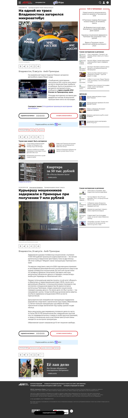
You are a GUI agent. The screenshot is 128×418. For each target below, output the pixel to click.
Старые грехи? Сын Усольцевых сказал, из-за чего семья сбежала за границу (97, 217)
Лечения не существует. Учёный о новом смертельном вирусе (97, 210)
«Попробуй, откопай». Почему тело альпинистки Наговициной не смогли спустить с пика (97, 223)
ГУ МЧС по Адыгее (24, 62)
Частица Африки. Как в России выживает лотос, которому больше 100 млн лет (97, 198)
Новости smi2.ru (25, 182)
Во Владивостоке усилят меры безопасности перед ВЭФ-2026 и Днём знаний (94, 29)
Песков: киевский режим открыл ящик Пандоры (96, 97)
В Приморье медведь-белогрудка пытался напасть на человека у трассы (94, 21)
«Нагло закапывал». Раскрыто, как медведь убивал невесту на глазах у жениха (97, 56)
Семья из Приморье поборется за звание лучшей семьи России (66, 150)
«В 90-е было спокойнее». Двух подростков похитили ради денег (97, 191)
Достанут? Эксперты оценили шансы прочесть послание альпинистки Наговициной (98, 68)
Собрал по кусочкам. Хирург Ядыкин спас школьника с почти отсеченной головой (98, 80)
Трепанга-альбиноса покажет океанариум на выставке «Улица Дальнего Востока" (36, 151)
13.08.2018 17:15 (23, 7)
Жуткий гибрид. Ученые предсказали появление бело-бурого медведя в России (98, 62)
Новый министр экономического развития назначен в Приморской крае (94, 14)
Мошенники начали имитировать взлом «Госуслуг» (97, 122)
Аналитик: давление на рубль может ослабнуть (97, 115)
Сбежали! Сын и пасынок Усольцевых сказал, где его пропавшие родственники (98, 87)
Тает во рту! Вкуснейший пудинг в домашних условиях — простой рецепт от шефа (97, 74)
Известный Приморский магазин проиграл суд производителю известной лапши (66, 145)
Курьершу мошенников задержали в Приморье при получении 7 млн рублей (94, 36)
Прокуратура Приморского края (28, 242)
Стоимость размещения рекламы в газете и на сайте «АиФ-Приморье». (65, 383)
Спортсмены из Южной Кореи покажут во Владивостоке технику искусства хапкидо (35, 145)
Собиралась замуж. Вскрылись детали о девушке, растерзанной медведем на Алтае (97, 204)
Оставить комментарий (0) (64, 115)
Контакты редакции (36, 383)
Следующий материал (49, 412)
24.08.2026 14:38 (23, 187)
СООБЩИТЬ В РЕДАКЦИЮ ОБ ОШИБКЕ (74, 385)
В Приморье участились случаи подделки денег (36, 156)
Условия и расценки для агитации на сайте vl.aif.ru (45, 385)
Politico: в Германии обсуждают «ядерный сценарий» (96, 109)
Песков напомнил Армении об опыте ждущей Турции (98, 103)
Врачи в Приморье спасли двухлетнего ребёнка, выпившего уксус (94, 44)
